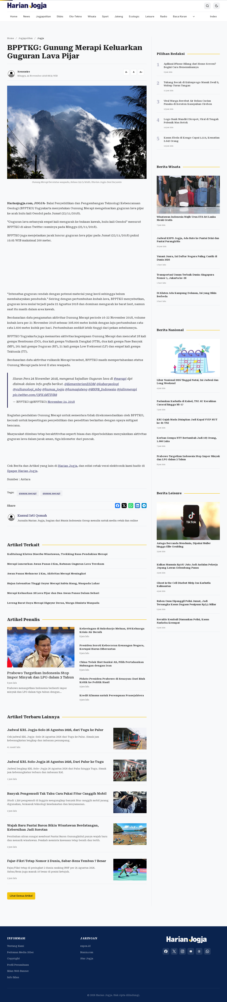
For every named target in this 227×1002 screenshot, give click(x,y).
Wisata (92, 16)
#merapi (120, 378)
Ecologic (134, 16)
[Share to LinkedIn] (137, 505)
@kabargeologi (107, 384)
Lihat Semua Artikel (21, 895)
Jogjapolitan (43, 16)
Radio (163, 16)
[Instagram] (182, 951)
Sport (105, 16)
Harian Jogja (67, 465)
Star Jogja (86, 958)
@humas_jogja (53, 389)
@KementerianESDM (80, 384)
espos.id (85, 946)
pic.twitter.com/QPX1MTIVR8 (35, 395)
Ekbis (60, 16)
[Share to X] (124, 505)
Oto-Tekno (75, 16)
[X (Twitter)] (174, 951)
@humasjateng (76, 389)
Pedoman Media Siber (20, 952)
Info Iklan (13, 977)
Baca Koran (180, 16)
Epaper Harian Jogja (22, 471)
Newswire (23, 71)
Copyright (13, 958)
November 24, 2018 (61, 401)
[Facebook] (166, 951)
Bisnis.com (86, 952)
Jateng (118, 16)
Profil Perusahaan (18, 964)
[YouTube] (190, 951)
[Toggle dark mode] (216, 6)
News (26, 16)
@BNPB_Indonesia (102, 389)
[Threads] (199, 951)
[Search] (207, 6)
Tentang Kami (15, 946)
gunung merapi (27, 493)
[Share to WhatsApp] (130, 505)
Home (13, 16)
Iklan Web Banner (18, 971)
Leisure (149, 16)
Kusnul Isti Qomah (32, 515)
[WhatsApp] (207, 951)
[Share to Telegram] (144, 505)
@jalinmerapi (127, 389)
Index (213, 16)
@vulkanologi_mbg (27, 389)
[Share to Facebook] (117, 505)
